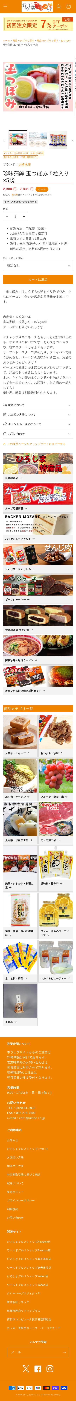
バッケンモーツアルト (18, 538)
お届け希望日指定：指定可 (29, 233)
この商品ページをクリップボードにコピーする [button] (36, 443)
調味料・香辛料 (50, 883)
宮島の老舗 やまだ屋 (17, 630)
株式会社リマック (18, 1302)
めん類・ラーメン (15, 796)
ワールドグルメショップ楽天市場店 (29, 1267)
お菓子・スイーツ (15, 753)
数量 (5, 209)
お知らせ (12, 1140)
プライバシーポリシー (21, 1200)
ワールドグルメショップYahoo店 (27, 1284)
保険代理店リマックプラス (23, 1310)
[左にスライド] (4, 141)
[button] (5, 6)
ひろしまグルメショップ (32, 1395)
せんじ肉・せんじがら (18, 569)
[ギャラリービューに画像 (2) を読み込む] (38, 140)
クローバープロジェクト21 (24, 1293)
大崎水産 (25, 164)
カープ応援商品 (14, 508)
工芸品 (9, 1021)
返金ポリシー (15, 1191)
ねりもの (66, 40)
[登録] (64, 1352)
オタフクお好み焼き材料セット (23, 690)
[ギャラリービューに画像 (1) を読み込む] (18, 140)
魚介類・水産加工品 (16, 840)
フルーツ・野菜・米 (52, 796)
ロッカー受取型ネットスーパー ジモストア (33, 1328)
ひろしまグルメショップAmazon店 (29, 1241)
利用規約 (12, 1209)
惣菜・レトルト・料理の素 (19, 885)
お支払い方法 (15, 1157)
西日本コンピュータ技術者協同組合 (29, 1319)
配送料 (15, 195)
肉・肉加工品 (48, 840)
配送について (15, 1183)
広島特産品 (11, 478)
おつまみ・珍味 (50, 753)
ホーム (6, 40)
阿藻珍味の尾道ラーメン (19, 660)
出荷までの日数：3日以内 (28, 238)
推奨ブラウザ (15, 1166)
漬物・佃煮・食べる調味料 (19, 933)
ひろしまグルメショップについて (28, 1148)
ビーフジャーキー (15, 599)
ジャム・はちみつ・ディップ (55, 933)
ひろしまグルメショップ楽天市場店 (29, 1258)
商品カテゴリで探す (23, 40)
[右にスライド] (72, 141)
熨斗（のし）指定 (13, 258)
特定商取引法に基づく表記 (23, 1174)
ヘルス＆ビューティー (53, 978)
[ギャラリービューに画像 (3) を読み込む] (58, 140)
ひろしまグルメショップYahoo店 (27, 1276)
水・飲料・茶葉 (14, 978)
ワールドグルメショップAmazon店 (29, 1250)
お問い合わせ (15, 1217)
